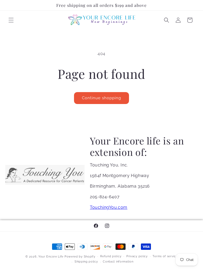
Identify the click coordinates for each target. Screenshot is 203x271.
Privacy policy (137, 256)
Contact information (118, 261)
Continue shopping (101, 98)
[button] (11, 20)
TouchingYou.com (108, 207)
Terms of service (165, 256)
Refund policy (110, 256)
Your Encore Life (50, 256)
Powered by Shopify (79, 256)
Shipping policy (86, 261)
